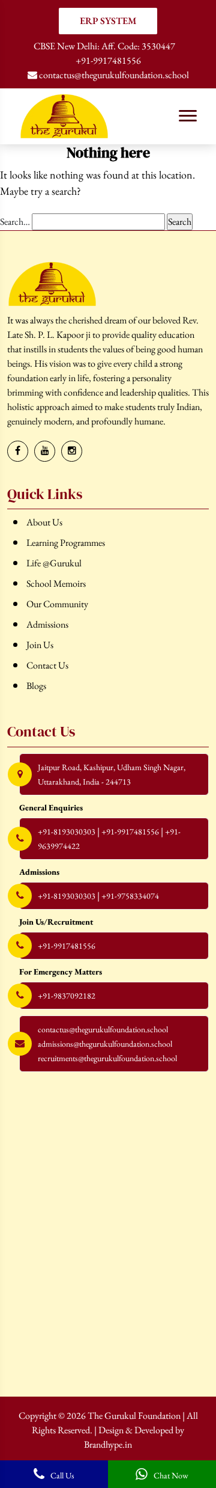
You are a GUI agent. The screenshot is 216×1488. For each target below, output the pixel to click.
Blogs (36, 685)
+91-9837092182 (66, 995)
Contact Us (47, 665)
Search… (15, 221)
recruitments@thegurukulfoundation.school (107, 1058)
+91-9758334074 (130, 895)
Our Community (57, 604)
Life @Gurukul (54, 563)
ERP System (108, 20)
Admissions (47, 624)
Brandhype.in (108, 1444)
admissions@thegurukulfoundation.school (105, 1043)
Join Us (39, 644)
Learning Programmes (65, 542)
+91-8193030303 (66, 831)
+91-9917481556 (108, 60)
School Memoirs (56, 583)
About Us (44, 522)
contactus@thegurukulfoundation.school (113, 75)
